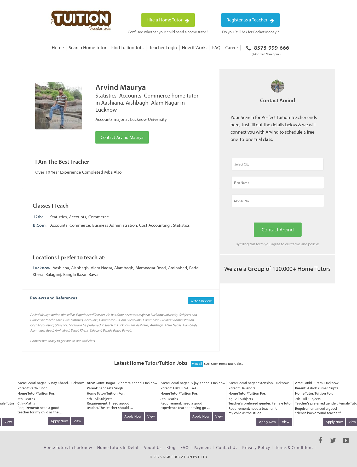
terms (296, 244)
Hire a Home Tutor (165, 20)
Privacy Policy (256, 447)
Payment (202, 447)
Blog (171, 447)
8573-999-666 (270, 50)
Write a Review (201, 301)
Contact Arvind (278, 229)
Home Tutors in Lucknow (68, 447)
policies (314, 244)
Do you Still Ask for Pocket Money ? (250, 31)
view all (197, 364)
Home (58, 47)
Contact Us (226, 447)
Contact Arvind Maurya (122, 137)
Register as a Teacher (247, 20)
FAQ (216, 47)
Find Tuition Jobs (127, 47)
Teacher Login (163, 47)
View (75, 421)
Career (231, 47)
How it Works (194, 47)
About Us (152, 447)
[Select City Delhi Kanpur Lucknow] (277, 166)
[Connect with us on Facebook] (320, 445)
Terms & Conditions (294, 447)
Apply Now (56, 421)
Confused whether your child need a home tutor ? (168, 31)
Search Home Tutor (87, 47)
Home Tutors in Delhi (118, 447)
